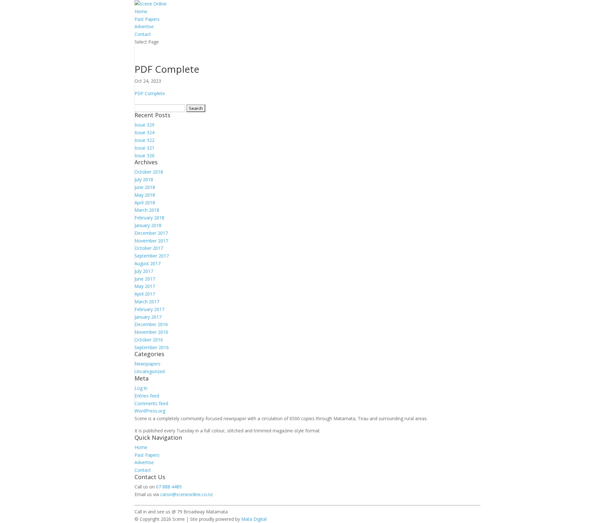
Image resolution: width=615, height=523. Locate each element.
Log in (141, 388)
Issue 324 (144, 132)
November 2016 (151, 332)
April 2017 (145, 294)
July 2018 (144, 179)
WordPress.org (150, 411)
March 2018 (147, 210)
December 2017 (151, 233)
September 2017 (152, 256)
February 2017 (149, 309)
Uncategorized (150, 371)
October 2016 (149, 340)
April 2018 (145, 203)
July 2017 (144, 271)
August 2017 (147, 263)
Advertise (144, 26)
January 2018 (148, 225)
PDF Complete (150, 93)
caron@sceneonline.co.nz (186, 494)
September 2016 (152, 347)
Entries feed (147, 396)
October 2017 (149, 248)
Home (141, 11)
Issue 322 (144, 140)
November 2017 (151, 241)
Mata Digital (253, 519)
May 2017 (145, 286)
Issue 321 (144, 148)
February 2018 (149, 218)
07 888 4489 (169, 487)
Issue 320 (144, 155)
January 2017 (148, 317)
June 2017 (145, 279)
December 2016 (151, 324)
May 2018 (145, 195)
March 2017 (147, 301)
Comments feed (151, 403)
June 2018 (145, 187)
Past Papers (147, 19)
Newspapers (147, 364)
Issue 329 (144, 125)
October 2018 (149, 172)
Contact (143, 34)
